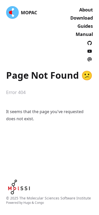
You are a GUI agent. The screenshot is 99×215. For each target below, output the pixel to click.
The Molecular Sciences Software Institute (55, 198)
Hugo (27, 202)
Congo (39, 202)
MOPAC (29, 12)
